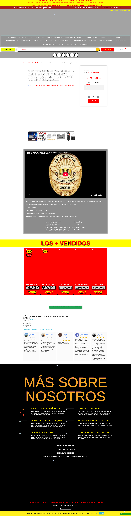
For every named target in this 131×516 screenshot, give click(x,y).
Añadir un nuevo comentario (30, 329)
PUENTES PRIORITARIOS (25, 37)
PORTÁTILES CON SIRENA (105, 41)
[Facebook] (68, 55)
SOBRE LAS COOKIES (65, 453)
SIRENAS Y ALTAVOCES (92, 37)
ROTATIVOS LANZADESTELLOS (54, 37)
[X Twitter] (63, 55)
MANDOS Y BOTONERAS (80, 41)
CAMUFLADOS (92, 41)
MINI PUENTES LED (39, 37)
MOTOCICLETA (48, 41)
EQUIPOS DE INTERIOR (107, 37)
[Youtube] (55, 55)
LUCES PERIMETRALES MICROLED (73, 37)
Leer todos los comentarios (45, 329)
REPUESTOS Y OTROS (120, 41)
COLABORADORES (84, 44)
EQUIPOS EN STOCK (11, 37)
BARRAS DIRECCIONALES (12, 41)
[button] (8, 49)
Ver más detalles (94, 513)
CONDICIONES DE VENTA (65, 449)
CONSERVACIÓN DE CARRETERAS (63, 41)
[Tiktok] (72, 55)
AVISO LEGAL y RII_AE (65, 445)
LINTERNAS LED (38, 41)
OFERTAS (61, 44)
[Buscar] (98, 49)
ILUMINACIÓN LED (120, 37)
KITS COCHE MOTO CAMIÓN (49, 44)
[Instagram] (59, 55)
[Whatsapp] (76, 55)
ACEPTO (101, 513)
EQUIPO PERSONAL (25, 41)
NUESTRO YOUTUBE (72, 44)
